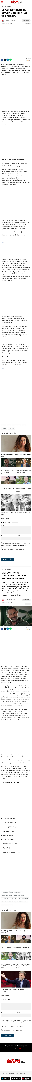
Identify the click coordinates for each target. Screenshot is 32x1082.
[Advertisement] (16, 93)
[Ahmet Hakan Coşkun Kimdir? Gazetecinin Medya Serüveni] (16, 979)
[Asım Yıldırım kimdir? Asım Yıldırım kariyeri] (23, 463)
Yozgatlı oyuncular (7, 905)
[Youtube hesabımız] (20, 1048)
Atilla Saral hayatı (19, 895)
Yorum (3, 525)
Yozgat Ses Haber (10, 20)
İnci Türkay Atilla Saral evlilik (9, 898)
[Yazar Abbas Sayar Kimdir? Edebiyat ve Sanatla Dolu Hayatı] (16, 502)
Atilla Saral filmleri (7, 895)
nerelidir (4, 428)
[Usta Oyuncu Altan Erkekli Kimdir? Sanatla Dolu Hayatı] (23, 481)
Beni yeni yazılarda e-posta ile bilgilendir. (11, 554)
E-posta (19, 535)
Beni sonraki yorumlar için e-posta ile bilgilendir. (13, 549)
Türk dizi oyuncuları (22, 901)
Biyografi (28, 23)
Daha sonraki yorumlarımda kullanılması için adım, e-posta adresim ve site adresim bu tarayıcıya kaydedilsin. (16, 544)
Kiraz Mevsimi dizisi (24, 898)
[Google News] (28, 60)
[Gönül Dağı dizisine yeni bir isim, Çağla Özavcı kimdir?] (16, 443)
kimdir (24, 425)
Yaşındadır (12, 428)
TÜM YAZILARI (26, 20)
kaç (9, 425)
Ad (2, 535)
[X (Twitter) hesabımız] (15, 1048)
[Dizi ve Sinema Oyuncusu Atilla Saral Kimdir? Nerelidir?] (8, 463)
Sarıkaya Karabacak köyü (8, 901)
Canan (3, 425)
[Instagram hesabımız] (17, 1048)
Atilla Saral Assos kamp (16, 892)
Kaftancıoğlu (16, 425)
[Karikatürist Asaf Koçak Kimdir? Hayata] (8, 481)
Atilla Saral (5, 892)
